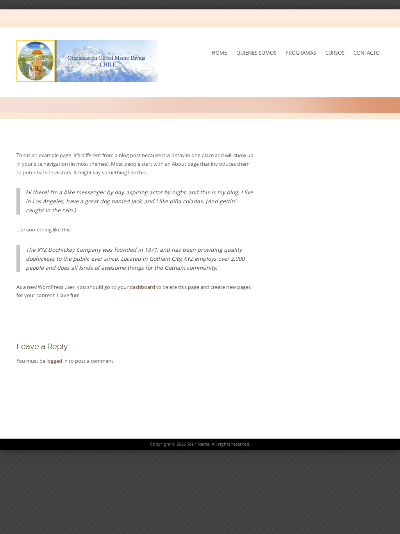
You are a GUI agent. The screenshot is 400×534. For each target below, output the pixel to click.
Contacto (367, 52)
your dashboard (136, 286)
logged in (57, 360)
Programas (301, 52)
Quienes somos (256, 52)
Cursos (335, 52)
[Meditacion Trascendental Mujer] (87, 61)
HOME (219, 52)
